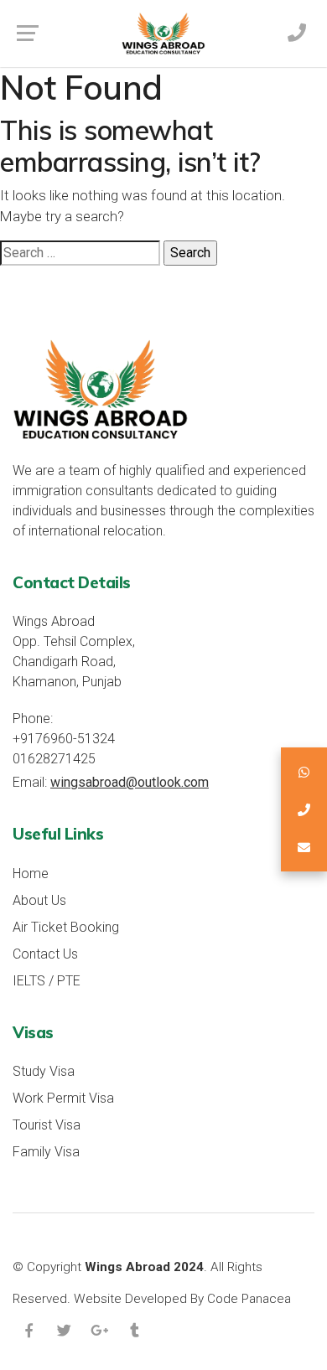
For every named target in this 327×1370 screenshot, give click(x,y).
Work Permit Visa (63, 1098)
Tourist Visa (46, 1125)
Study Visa (44, 1071)
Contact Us (45, 954)
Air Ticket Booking (66, 927)
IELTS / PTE (46, 981)
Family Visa (46, 1152)
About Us (39, 900)
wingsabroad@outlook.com (129, 782)
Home (31, 873)
